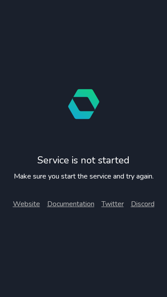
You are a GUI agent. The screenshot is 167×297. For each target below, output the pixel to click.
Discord (143, 204)
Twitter (113, 204)
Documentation (70, 204)
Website (26, 204)
